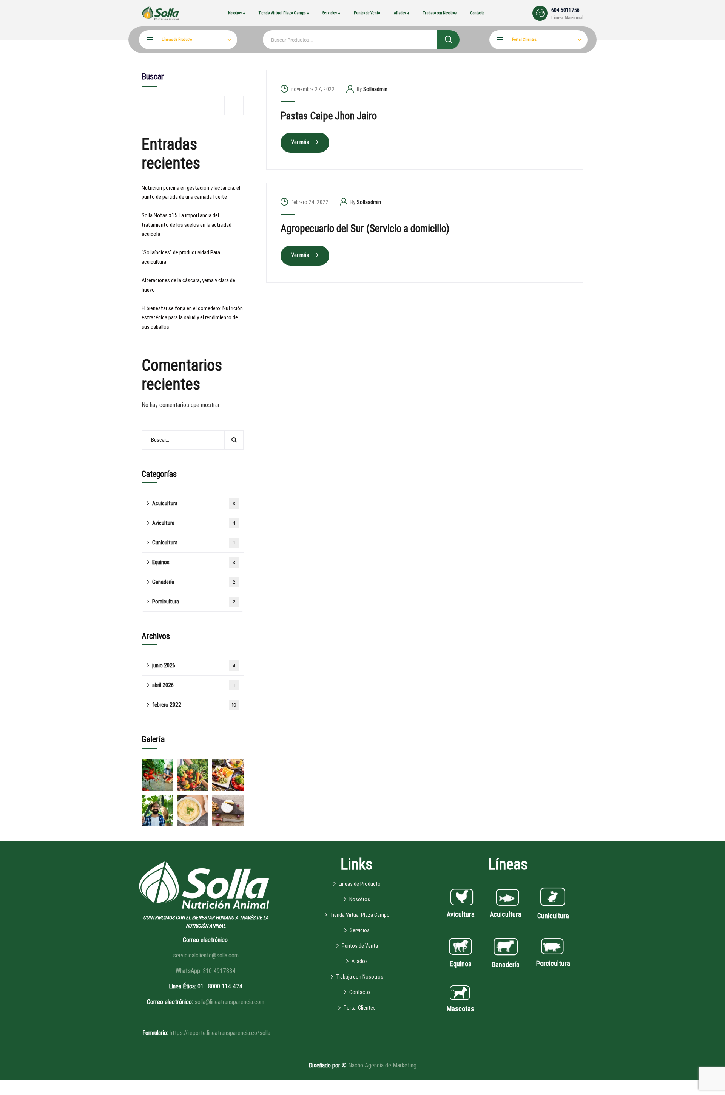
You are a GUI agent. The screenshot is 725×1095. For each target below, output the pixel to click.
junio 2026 (194, 665)
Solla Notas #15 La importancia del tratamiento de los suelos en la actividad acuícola (186, 224)
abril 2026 (193, 685)
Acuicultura (193, 503)
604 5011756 (565, 10)
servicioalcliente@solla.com (206, 955)
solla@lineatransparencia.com (229, 1001)
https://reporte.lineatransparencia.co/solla (220, 1032)
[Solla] (160, 13)
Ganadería (193, 581)
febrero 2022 (194, 704)
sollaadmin (375, 89)
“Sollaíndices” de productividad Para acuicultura (181, 257)
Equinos (193, 562)
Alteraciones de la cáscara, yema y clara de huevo (188, 285)
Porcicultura (193, 601)
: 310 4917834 (206, 970)
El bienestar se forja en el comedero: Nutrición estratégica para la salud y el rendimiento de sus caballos (192, 317)
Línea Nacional (567, 17)
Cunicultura (193, 542)
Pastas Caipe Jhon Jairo (329, 116)
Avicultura (194, 523)
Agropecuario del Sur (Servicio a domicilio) (365, 229)
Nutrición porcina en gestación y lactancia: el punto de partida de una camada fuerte (191, 192)
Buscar (153, 76)
